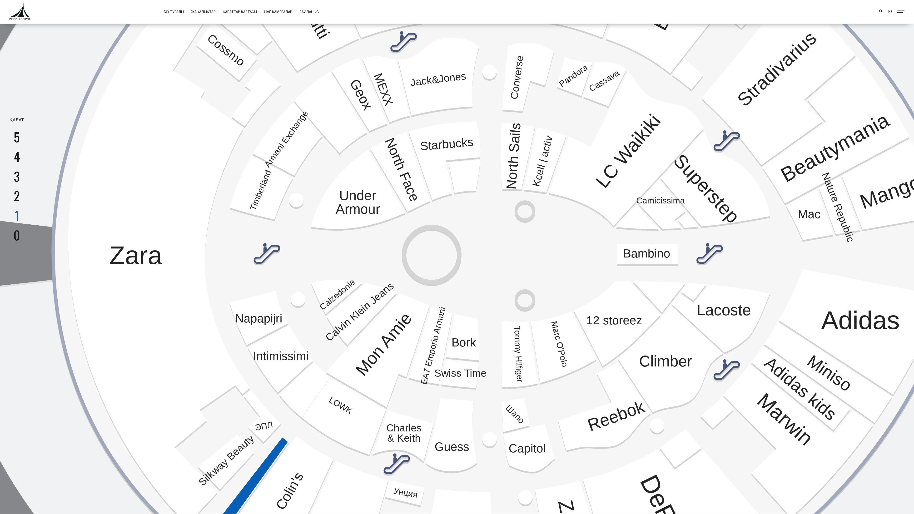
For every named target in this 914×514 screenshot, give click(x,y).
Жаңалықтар (203, 12)
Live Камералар (278, 12)
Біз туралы (174, 12)
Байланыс (309, 12)
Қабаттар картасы (240, 12)
